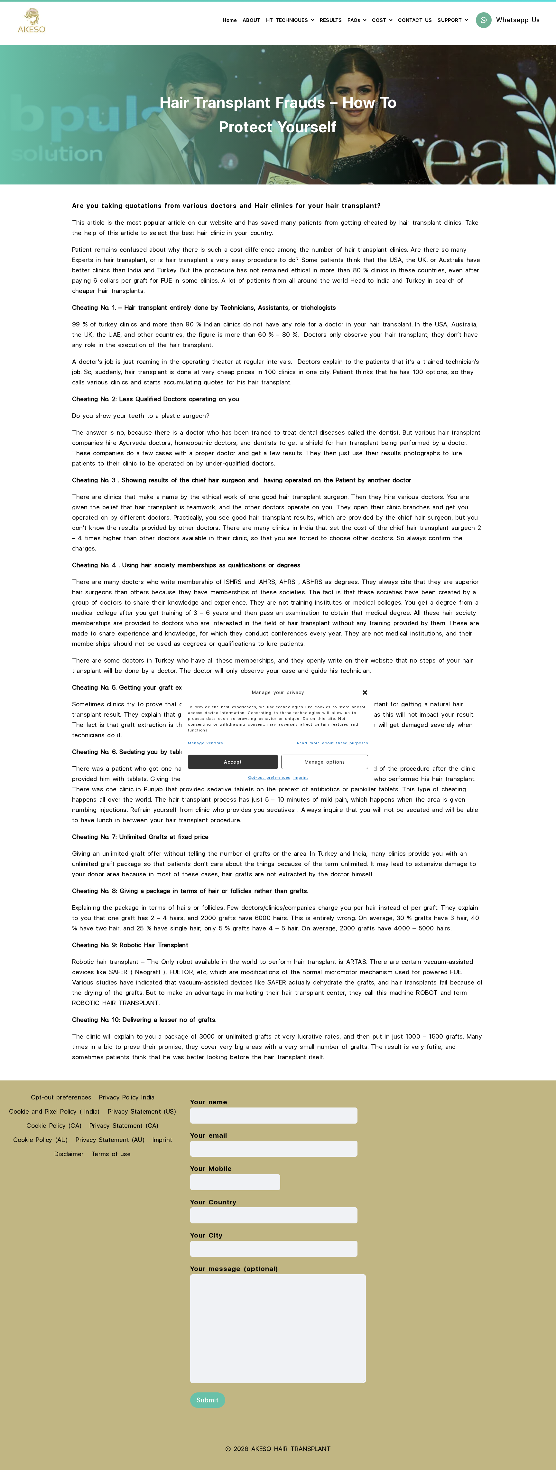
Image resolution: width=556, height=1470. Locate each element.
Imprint (300, 777)
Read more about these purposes (332, 743)
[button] (365, 692)
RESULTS (331, 20)
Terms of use (111, 1154)
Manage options (325, 762)
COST (379, 20)
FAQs (354, 20)
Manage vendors (205, 743)
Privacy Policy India (126, 1097)
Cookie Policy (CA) (54, 1125)
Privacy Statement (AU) (110, 1140)
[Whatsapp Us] (484, 20)
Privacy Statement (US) (142, 1111)
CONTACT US (415, 20)
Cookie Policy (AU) (40, 1140)
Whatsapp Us (518, 20)
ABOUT (251, 20)
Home (230, 20)
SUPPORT (449, 20)
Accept (233, 762)
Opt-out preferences (269, 777)
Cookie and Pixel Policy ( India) (54, 1111)
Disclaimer (69, 1154)
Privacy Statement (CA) (124, 1125)
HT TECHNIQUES (287, 20)
